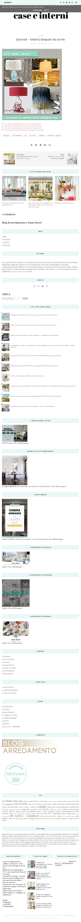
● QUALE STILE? (8, 665)
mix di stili (44, 809)
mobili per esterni (55, 809)
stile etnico (17, 814)
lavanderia (18, 809)
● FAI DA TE (6, 662)
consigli (41, 36)
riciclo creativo (41, 811)
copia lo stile (50, 807)
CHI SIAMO (6, 240)
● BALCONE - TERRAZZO (11, 727)
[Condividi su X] (36, 144)
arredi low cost (36, 801)
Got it (46, 10)
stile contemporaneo (65, 811)
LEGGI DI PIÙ (27, 271)
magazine (26, 809)
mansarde (34, 809)
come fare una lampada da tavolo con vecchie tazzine (23, 126)
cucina (59, 807)
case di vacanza (34, 804)
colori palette (47, 804)
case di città (20, 803)
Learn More (37, 10)
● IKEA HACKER (7, 674)
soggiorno (51, 811)
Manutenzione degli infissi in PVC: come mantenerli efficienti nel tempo (33, 366)
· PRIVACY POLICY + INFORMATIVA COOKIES (65, 863)
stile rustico (57, 816)
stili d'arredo (39, 818)
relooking (31, 811)
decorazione (17, 135)
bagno (45, 801)
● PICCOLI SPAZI (8, 659)
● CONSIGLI (6, 657)
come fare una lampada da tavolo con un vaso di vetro (23, 128)
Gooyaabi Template (48, 918)
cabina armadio (52, 801)
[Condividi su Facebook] (31, 144)
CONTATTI (6, 242)
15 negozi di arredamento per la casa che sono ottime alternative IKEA (33, 315)
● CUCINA (5, 709)
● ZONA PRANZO (8, 712)
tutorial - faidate (54, 135)
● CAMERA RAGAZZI (9, 718)
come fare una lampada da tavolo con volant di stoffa (22, 124)
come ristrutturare (10, 807)
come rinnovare (72, 804)
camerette (71, 801)
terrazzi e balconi (55, 818)
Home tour (12, 801)
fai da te (33, 135)
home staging (9, 809)
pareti (71, 809)
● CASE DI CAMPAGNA (10, 690)
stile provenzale (46, 816)
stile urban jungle (18, 818)
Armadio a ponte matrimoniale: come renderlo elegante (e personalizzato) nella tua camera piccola (42, 386)
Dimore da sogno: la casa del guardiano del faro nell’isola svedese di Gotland (35, 396)
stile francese (37, 814)
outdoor (65, 809)
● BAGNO (5, 721)
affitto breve (23, 801)
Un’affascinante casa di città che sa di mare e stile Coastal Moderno (32, 406)
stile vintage (29, 818)
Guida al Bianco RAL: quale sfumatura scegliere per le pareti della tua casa (43, 886)
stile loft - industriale (52, 813)
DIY (26, 135)
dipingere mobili (68, 807)
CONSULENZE (8, 906)
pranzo (23, 811)
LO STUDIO (6, 245)
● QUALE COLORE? (9, 668)
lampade (42, 135)
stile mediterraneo (69, 814)
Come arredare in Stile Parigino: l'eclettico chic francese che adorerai (44, 905)
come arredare (58, 804)
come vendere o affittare (28, 807)
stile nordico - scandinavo (24, 815)
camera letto (62, 801)
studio (47, 818)
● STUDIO (5, 724)
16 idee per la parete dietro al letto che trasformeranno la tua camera (33, 325)
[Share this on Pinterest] (40, 144)
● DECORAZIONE (8, 671)
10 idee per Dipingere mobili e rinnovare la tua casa (27, 376)
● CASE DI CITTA (8, 687)
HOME (4, 237)
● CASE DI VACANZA (9, 693)
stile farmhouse (27, 814)
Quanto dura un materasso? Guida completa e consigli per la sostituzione (34, 335)
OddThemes (69, 915)
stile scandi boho (68, 816)
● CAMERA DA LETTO (9, 715)
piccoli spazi (14, 811)
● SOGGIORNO (7, 707)
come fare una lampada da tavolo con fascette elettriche (24, 130)
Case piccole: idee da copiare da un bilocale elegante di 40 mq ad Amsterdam (35, 355)
